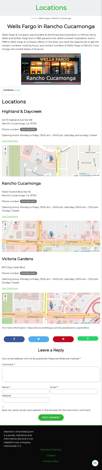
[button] (51, 158)
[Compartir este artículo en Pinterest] (63, 339)
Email (54, 387)
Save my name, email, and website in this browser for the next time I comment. (46, 410)
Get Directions (10, 141)
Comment (8, 364)
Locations (51, 7)
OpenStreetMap (85, 175)
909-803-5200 (28, 273)
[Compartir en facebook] (14, 339)
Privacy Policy (51, 461)
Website (6, 395)
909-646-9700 (28, 129)
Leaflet (76, 175)
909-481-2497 (28, 201)
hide (16, 90)
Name (6, 387)
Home (34, 18)
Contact (51, 455)
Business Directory (51, 449)
